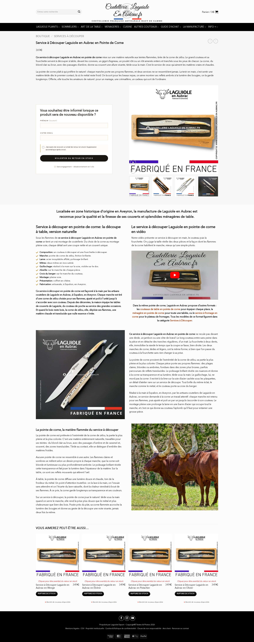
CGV (82, 628)
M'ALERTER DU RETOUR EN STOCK (74, 158)
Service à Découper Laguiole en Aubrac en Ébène (99, 586)
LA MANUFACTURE (193, 27)
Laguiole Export (117, 625)
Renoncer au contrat (180, 628)
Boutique (43, 36)
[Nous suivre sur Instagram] (126, 618)
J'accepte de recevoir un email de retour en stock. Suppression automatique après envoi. (71, 148)
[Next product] (210, 41)
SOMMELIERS (69, 27)
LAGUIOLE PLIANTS (47, 27)
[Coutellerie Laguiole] (127, 11)
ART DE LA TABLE (91, 27)
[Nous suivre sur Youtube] (132, 618)
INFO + (212, 27)
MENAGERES (112, 27)
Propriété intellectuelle (95, 628)
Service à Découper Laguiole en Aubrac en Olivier (191, 586)
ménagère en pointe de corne (148, 313)
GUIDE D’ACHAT (170, 27)
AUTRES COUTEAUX (145, 27)
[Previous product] (215, 41)
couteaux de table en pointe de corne (160, 309)
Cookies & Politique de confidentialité (120, 628)
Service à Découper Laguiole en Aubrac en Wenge (52, 586)
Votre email (46, 133)
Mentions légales (72, 628)
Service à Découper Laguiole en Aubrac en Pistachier (145, 586)
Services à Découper (69, 36)
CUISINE (127, 27)
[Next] (212, 130)
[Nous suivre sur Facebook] (121, 618)
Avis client (167, 628)
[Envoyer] (79, 11)
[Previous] (134, 130)
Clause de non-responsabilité (149, 628)
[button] (210, 12)
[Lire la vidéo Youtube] (174, 275)
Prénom (48, 121)
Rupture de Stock (47, 594)
